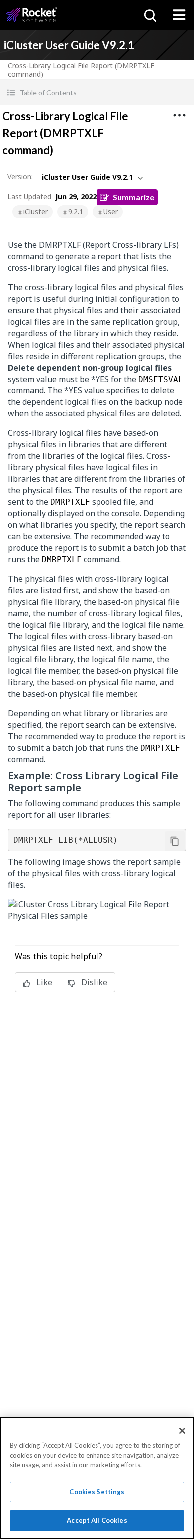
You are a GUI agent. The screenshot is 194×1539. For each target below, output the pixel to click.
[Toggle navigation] (179, 14)
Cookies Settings (96, 1492)
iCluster (35, 211)
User (110, 211)
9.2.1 (75, 211)
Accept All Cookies (97, 1520)
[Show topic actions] (179, 115)
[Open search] (149, 14)
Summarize (133, 197)
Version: (20, 176)
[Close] (182, 1431)
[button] (97, 92)
